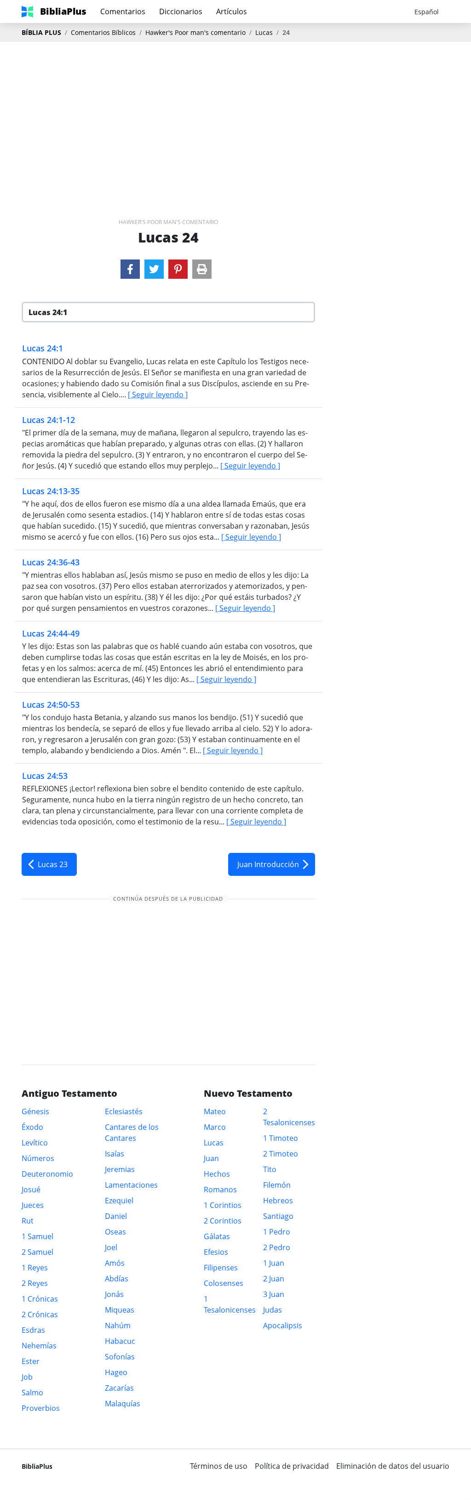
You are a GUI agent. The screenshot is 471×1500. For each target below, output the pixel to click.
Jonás (114, 1294)
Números (38, 1158)
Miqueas (119, 1310)
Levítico (35, 1143)
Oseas (115, 1232)
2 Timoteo (280, 1154)
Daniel (116, 1216)
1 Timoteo (280, 1138)
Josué (31, 1189)
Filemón (277, 1185)
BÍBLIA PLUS (41, 32)
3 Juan (273, 1294)
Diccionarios (180, 11)
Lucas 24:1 (42, 348)
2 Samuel (37, 1252)
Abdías (116, 1279)
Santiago (278, 1216)
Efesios (216, 1252)
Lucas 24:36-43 (51, 562)
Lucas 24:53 (45, 775)
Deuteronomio (47, 1174)
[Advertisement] (235, 115)
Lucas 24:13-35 (51, 490)
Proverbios (41, 1408)
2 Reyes (35, 1283)
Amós (115, 1263)
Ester (31, 1361)
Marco (215, 1127)
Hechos (217, 1174)
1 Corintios (222, 1205)
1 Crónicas (40, 1299)
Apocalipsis (282, 1325)
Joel (111, 1247)
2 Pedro (276, 1247)
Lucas (264, 32)
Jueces (33, 1205)
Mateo (215, 1111)
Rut (28, 1221)
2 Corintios (222, 1221)
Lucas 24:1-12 (48, 419)
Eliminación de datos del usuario (392, 1466)
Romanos (220, 1189)
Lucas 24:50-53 (51, 704)
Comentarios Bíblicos (103, 32)
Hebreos (278, 1200)
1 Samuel (37, 1236)
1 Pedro (276, 1232)
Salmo (32, 1392)
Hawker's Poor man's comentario (195, 32)
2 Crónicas (40, 1314)
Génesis (35, 1111)
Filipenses (221, 1268)
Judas (272, 1310)
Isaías (114, 1154)
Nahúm (118, 1325)
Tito (269, 1169)
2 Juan (273, 1279)
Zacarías (119, 1388)
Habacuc (120, 1341)
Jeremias (120, 1169)
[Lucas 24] (130, 269)
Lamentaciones (131, 1185)
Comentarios (122, 11)
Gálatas (217, 1236)
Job (27, 1377)
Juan (211, 1158)
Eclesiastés (124, 1111)
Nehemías (39, 1346)
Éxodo (32, 1127)
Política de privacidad (292, 1466)
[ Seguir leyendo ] (158, 394)
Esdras (33, 1330)
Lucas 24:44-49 (51, 633)
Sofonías (120, 1357)
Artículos (231, 11)
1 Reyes (35, 1268)
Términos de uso (218, 1466)
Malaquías (122, 1403)
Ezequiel (119, 1200)
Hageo (116, 1372)
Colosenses (223, 1283)
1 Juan (273, 1263)
